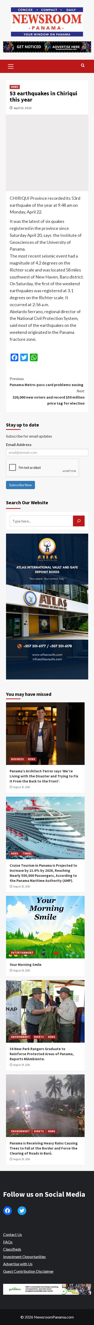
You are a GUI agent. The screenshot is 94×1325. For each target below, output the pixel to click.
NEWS (14, 87)
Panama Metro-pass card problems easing (46, 381)
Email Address (19, 444)
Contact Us (12, 1234)
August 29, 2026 (21, 970)
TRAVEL (27, 853)
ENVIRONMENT (20, 1037)
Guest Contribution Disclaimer (28, 1271)
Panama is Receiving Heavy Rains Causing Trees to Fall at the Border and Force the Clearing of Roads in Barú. (44, 1148)
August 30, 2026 (21, 787)
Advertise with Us (18, 1263)
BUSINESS (17, 759)
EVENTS (39, 1037)
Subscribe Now (20, 485)
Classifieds (12, 1249)
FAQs (8, 1242)
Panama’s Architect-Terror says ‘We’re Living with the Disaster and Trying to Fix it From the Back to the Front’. (44, 776)
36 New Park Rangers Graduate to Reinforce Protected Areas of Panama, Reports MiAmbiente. (42, 1054)
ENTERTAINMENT (22, 952)
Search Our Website (27, 502)
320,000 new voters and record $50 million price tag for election (49, 397)
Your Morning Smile (25, 964)
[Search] (83, 65)
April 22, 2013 (23, 108)
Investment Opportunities (24, 1256)
